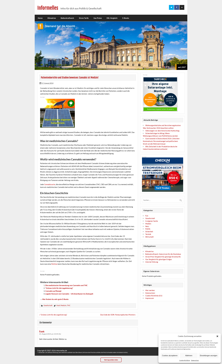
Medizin (63, 305)
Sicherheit (149, 231)
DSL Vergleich (112, 18)
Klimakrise (52, 18)
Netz (147, 226)
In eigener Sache (151, 221)
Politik (147, 229)
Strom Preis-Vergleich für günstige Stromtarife (163, 257)
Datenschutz (195, 360)
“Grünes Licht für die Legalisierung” (59, 288)
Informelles (47, 8)
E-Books (125, 18)
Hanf (58, 305)
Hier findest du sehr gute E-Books (55, 299)
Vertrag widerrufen (111, 360)
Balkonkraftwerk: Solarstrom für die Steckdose (163, 254)
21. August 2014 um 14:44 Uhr (50, 334)
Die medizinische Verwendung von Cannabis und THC (66, 285)
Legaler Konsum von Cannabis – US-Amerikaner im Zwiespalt (69, 294)
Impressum (149, 298)
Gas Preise (98, 18)
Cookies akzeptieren (169, 355)
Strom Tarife (84, 18)
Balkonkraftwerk (67, 18)
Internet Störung (151, 262)
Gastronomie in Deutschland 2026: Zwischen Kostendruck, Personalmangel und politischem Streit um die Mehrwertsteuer (161, 141)
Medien (148, 224)
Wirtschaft (149, 237)
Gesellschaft (48, 305)
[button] (217, 336)
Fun (146, 216)
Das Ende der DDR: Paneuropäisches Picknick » (118, 315)
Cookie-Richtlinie (184, 360)
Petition (54, 264)
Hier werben (150, 290)
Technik (148, 234)
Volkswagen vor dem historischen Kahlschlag (162, 131)
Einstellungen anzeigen (208, 355)
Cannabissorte (49, 184)
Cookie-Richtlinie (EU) (153, 296)
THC (68, 305)
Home (40, 18)
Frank (41, 331)
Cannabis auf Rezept (53, 291)
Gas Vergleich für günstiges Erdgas (158, 259)
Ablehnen (188, 355)
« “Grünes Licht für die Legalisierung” (53, 315)
